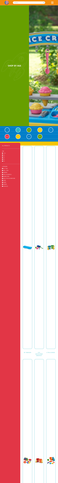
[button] (52, 2)
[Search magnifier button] (44, 2)
